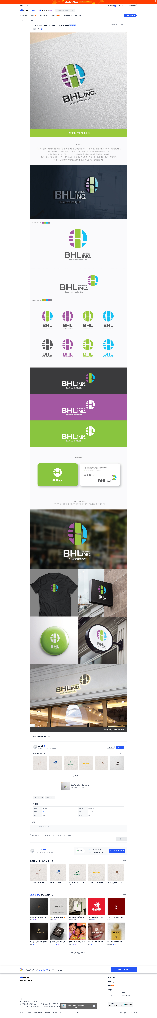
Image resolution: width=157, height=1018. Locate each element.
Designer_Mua (72, 919)
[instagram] (128, 1012)
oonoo (109, 919)
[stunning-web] (24, 999)
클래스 (68, 1012)
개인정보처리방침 (38, 1012)
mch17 (40, 746)
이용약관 (55, 1012)
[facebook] (125, 1012)
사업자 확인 (47, 1012)
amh (31, 919)
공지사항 (29, 1012)
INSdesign (109, 944)
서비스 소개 (111, 978)
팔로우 (43, 29)
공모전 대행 (76, 1012)
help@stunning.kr (126, 995)
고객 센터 (110, 990)
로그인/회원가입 (132, 6)
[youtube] (135, 1012)
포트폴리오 (22, 20)
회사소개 (22, 1012)
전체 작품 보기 (120, 753)
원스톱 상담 (79, 15)
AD (155, 1)
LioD (31, 944)
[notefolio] (28, 5)
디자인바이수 (52, 944)
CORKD (51, 919)
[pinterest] (132, 1012)
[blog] (121, 1012)
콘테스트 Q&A (111, 982)
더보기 (124, 861)
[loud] (22, 5)
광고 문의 (62, 1012)
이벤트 (111, 986)
